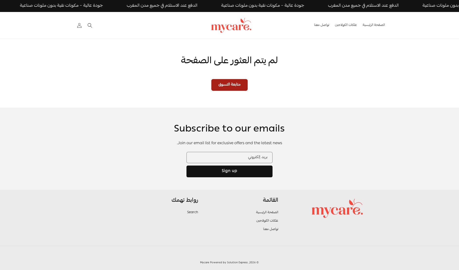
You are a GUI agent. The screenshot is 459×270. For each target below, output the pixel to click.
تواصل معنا (270, 229)
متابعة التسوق (229, 85)
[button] (90, 25)
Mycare (204, 263)
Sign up (229, 171)
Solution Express (237, 263)
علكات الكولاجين (267, 221)
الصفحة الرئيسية (267, 212)
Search (192, 212)
